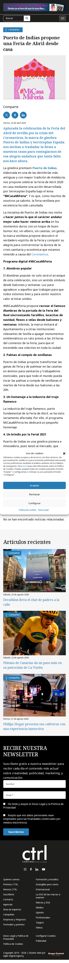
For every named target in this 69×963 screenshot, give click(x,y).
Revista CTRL (10, 889)
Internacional (43, 889)
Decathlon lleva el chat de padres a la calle (31, 602)
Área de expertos (12, 909)
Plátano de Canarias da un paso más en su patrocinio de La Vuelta (32, 665)
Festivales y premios (14, 924)
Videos (39, 927)
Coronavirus (39, 254)
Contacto (8, 899)
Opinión (40, 912)
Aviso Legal (43, 509)
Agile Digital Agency (13, 955)
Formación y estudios (47, 879)
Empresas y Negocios (14, 919)
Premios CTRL (10, 884)
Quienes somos (11, 879)
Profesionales (43, 917)
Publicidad (41, 940)
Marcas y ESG (43, 902)
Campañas (8, 914)
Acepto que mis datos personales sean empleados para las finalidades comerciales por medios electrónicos (31, 818)
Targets (40, 922)
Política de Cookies (27, 509)
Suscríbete (8, 894)
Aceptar (34, 485)
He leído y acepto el (33, 805)
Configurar (34, 503)
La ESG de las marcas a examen (48, 896)
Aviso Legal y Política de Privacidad (15, 937)
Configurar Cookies (46, 935)
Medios (39, 907)
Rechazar (34, 494)
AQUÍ (24, 466)
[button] (64, 453)
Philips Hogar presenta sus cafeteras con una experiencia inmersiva (34, 726)
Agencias (8, 904)
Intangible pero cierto (47, 884)
